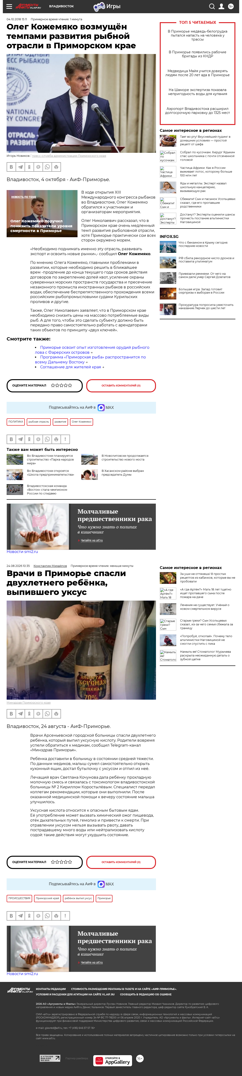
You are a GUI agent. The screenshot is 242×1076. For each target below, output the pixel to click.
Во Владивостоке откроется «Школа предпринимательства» (50, 472)
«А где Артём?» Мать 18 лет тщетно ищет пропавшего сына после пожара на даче (205, 593)
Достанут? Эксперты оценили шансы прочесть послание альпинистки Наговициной (207, 218)
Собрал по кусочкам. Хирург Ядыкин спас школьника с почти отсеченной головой (207, 156)
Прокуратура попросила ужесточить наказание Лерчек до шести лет (206, 306)
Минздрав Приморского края (29, 702)
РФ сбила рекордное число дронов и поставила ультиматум (206, 260)
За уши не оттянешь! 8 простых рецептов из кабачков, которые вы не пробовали (207, 577)
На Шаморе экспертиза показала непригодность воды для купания (197, 92)
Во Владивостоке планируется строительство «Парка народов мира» (50, 459)
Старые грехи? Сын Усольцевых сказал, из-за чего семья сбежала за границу (206, 624)
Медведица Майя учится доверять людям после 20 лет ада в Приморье (197, 73)
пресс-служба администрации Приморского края (69, 156)
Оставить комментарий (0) (121, 385)
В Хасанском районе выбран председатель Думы (123, 472)
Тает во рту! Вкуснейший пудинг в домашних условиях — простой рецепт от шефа (205, 140)
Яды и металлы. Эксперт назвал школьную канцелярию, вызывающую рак (203, 187)
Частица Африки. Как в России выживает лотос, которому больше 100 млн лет (206, 171)
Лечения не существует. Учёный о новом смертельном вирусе (204, 607)
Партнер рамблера (76, 1058)
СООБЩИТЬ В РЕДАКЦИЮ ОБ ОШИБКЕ (146, 994)
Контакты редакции (51, 989)
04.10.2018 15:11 (17, 19)
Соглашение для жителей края (70, 367)
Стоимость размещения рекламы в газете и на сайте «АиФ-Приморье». (124, 989)
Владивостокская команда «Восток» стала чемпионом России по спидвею (47, 489)
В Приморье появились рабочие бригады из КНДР (197, 54)
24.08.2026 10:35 (18, 566)
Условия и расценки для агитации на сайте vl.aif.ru (75, 994)
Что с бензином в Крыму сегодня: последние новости (203, 244)
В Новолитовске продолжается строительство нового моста (125, 457)
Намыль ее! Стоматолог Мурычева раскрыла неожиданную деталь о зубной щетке (205, 655)
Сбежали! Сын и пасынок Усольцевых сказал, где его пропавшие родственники (207, 202)
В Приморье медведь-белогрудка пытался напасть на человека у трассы (197, 35)
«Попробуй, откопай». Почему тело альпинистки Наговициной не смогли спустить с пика (206, 639)
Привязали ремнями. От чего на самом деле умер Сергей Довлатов (204, 275)
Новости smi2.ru (22, 551)
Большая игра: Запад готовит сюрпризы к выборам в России (201, 291)
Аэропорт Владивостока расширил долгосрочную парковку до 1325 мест (197, 111)
